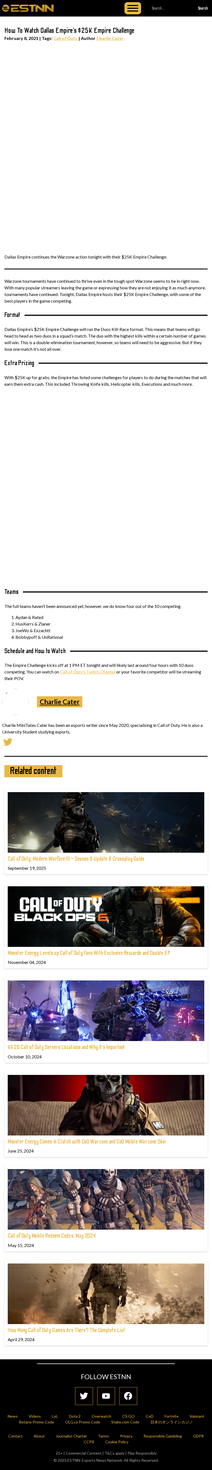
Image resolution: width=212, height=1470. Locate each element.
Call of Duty (65, 38)
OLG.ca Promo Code (82, 1422)
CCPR (89, 1441)
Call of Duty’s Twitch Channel (87, 671)
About (39, 1436)
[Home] (28, 8)
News (13, 1416)
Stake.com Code (125, 1422)
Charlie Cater (110, 38)
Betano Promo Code (36, 1422)
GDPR (198, 1436)
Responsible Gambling (163, 1436)
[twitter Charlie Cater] (7, 741)
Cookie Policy (116, 1441)
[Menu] (132, 8)
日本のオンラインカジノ (171, 1422)
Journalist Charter (71, 1436)
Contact (15, 1436)
